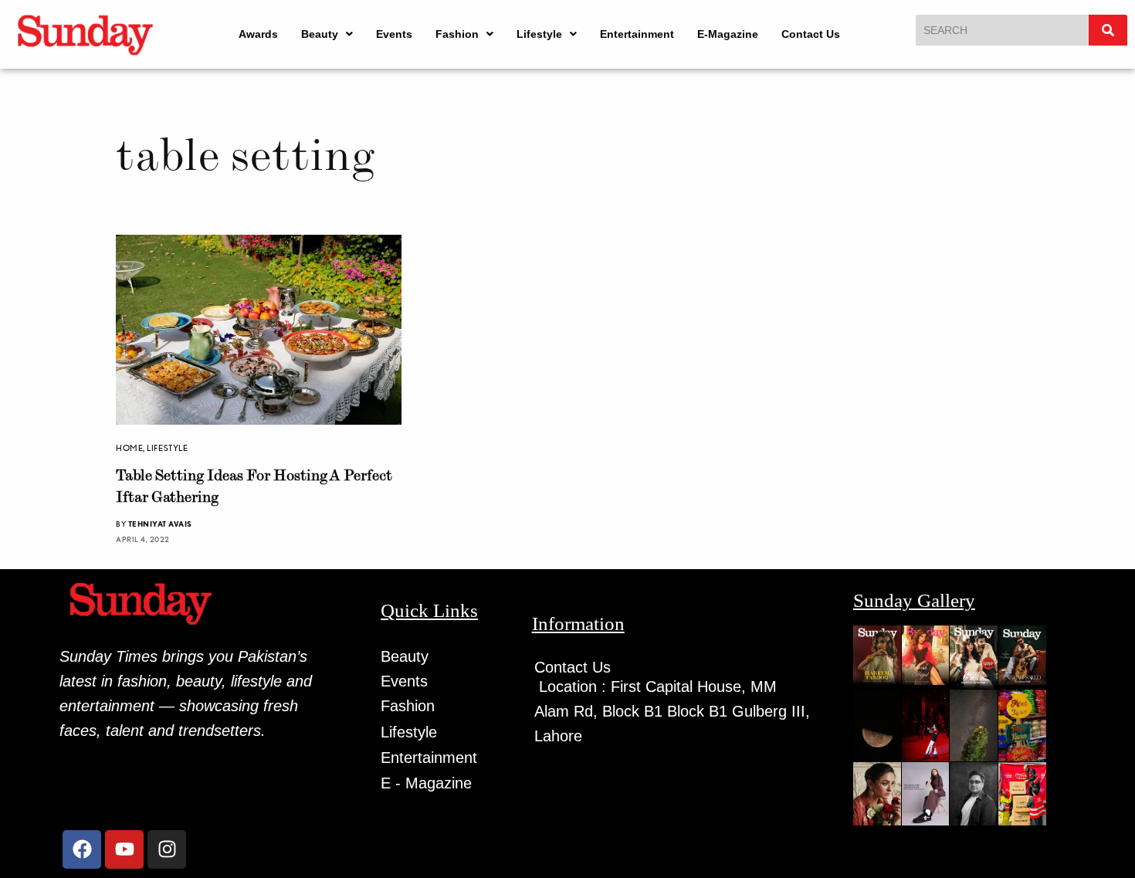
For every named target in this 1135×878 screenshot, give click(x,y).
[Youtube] (124, 849)
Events (394, 34)
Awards (258, 34)
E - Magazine (426, 783)
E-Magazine (727, 34)
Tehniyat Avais (160, 523)
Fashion (457, 34)
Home (129, 447)
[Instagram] (166, 849)
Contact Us (810, 34)
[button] (327, 34)
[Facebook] (82, 849)
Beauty (319, 34)
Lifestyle (539, 34)
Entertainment (637, 34)
